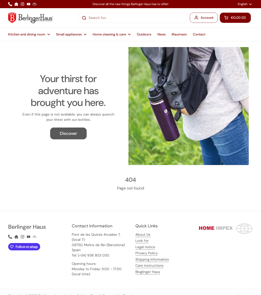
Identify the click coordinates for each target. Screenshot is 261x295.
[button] (235, 18)
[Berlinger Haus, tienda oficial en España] (30, 17)
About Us (142, 234)
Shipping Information (152, 259)
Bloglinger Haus (147, 272)
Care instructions (149, 265)
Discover (68, 133)
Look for (142, 240)
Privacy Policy (146, 253)
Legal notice (145, 247)
